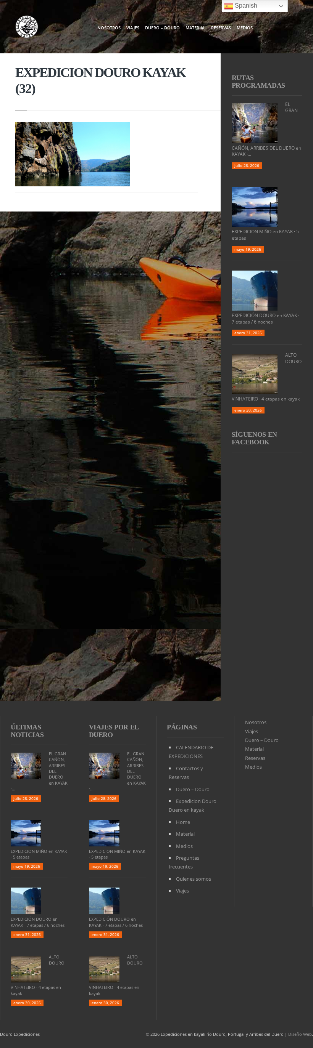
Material (195, 27)
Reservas (221, 27)
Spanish (245, 5)
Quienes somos (193, 878)
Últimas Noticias (27, 731)
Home (183, 822)
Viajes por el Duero (114, 731)
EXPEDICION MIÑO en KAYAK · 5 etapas (265, 234)
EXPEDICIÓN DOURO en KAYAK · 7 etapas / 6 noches (265, 318)
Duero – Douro (162, 27)
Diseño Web (300, 1034)
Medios (245, 27)
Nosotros (109, 27)
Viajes (132, 27)
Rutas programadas (258, 81)
